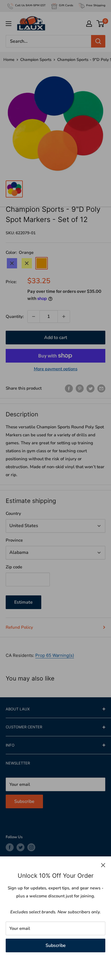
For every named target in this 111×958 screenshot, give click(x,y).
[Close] (103, 865)
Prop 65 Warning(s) (54, 655)
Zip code (14, 567)
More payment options (55, 369)
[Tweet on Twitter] (90, 388)
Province (14, 540)
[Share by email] (101, 388)
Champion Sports (36, 59)
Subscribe (56, 945)
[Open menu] (8, 23)
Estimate (23, 602)
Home (9, 59)
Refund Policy (19, 627)
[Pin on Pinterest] (80, 388)
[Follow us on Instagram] (31, 847)
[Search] (98, 41)
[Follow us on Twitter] (20, 847)
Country (13, 513)
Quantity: (15, 316)
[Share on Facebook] (69, 388)
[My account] (89, 23)
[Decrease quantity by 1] (34, 316)
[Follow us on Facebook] (10, 847)
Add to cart (55, 337)
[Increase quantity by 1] (64, 316)
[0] (100, 23)
